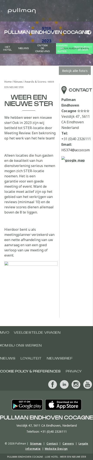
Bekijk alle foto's (75, 70)
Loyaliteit (31, 358)
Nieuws (23, 48)
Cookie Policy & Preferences (30, 371)
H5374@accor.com (75, 150)
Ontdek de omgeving (42, 48)
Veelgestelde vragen (37, 332)
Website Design (56, 449)
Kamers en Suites (61, 48)
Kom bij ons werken (21, 345)
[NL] (88, 32)
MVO (4, 332)
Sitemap (36, 443)
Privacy (74, 371)
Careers (68, 443)
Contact (52, 443)
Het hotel (7, 48)
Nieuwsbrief (60, 358)
